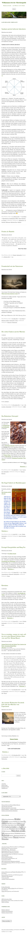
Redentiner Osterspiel (10, 445)
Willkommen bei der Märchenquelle (14, 3)
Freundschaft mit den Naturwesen (12, 266)
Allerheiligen (21, 220)
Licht (18, 827)
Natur (20, 218)
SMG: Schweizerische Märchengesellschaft (11, 861)
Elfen (19, 821)
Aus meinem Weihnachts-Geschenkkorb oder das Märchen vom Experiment (13, 704)
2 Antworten (4, 588)
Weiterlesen (23, 466)
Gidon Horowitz (5, 855)
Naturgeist (9, 322)
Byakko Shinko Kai (6, 887)
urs (12, 257)
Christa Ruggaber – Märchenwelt (8, 849)
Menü (14, 9)
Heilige (12, 825)
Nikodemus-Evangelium (17, 458)
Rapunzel (23, 833)
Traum (5, 837)
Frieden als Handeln (8, 231)
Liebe (21, 757)
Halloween (8, 222)
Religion (3, 473)
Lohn (5, 828)
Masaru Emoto (14, 739)
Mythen (4, 831)
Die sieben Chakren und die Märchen (13, 332)
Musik (23, 534)
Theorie (4, 220)
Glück (19, 823)
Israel (15, 825)
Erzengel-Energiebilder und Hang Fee (13, 547)
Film (11, 823)
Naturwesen (14, 322)
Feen (8, 823)
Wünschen (5, 839)
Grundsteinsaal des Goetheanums (5, 426)
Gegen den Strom (5, 854)
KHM (24, 406)
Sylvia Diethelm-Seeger (7, 862)
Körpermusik (4, 900)
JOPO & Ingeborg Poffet (7, 899)
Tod (2, 837)
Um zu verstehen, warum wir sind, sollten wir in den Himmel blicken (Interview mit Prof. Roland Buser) (14, 636)
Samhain (19, 222)
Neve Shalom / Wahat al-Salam (8, 888)
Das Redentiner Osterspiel (10, 416)
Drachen (15, 821)
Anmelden (4, 783)
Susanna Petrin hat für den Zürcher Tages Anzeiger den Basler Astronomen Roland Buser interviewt (14, 646)
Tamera (3, 891)
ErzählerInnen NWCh (13, 218)
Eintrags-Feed (4, 785)
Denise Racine (5, 851)
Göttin (9, 825)
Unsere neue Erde (5, 877)
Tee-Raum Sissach (12, 553)
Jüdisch (18, 825)
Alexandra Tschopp (6, 846)
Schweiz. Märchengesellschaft (16, 835)
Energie (20, 623)
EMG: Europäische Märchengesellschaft (10, 852)
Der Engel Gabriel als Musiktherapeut (14, 483)
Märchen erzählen (5, 320)
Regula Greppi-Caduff (6, 858)
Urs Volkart (24, 216)
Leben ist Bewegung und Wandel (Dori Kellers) (11, 872)
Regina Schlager (5, 875)
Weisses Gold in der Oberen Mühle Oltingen (11, 805)
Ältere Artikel (5, 768)
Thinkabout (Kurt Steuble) (7, 876)
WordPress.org (5, 788)
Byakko (24, 621)
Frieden (14, 255)
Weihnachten (4, 759)
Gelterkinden (14, 823)
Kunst (8, 576)
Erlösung (23, 471)
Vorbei (16, 320)
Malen (8, 828)
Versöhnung (10, 837)
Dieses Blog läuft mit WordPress (8, 929)
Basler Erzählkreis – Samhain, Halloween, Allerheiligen (13, 809)
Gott (2, 693)
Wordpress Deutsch (6, 909)
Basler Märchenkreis (9, 819)
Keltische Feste (14, 222)
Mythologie (8, 831)
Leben (7, 827)
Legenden (13, 827)
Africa (3, 819)
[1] (2, 75)
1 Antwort (4, 335)
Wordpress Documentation (7, 911)
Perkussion (11, 574)
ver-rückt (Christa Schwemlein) (8, 879)
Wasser (5, 693)
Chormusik (10, 821)
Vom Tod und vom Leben (7, 806)
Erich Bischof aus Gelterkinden (8, 561)
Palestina (12, 833)
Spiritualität (19, 255)
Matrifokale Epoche (14, 829)
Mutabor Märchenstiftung (7, 857)
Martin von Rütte (5, 902)
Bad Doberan (8, 456)
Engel (20, 536)
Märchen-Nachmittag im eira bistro (9, 808)
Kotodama (5, 585)
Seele (4, 538)
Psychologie (18, 833)
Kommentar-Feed (5, 786)
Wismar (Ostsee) (7, 455)
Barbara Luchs (5, 848)
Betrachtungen (6, 218)
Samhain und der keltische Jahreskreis (14, 29)
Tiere (25, 835)
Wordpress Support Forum (7, 912)
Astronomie (22, 691)
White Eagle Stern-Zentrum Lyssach (10, 293)
